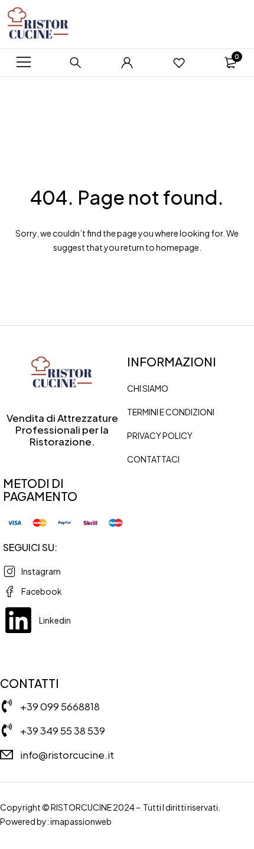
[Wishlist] (179, 62)
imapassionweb (81, 821)
